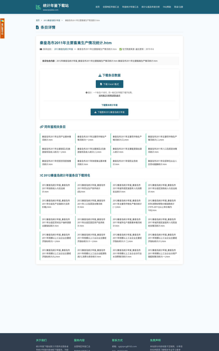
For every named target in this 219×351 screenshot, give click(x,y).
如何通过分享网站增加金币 (109, 95)
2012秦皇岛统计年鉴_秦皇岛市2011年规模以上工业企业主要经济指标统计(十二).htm (127, 238)
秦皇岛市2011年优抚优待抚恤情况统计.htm (56, 163)
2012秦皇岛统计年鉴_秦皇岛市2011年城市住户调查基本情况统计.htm (127, 222)
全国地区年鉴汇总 (111, 6)
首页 (98, 6)
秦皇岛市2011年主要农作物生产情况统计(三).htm (127, 138)
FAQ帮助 (167, 6)
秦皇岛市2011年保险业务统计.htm (125, 163)
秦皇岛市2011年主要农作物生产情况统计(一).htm (91, 138)
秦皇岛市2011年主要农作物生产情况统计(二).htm (162, 138)
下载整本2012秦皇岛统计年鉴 (111, 112)
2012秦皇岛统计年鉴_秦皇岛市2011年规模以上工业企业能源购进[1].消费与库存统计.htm (91, 253)
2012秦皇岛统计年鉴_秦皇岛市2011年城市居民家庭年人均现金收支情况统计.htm (162, 222)
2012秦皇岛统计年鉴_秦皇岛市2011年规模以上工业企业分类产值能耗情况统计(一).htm (162, 253)
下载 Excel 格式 (111, 84)
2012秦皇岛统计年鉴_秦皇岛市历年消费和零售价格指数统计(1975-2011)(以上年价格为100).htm (162, 205)
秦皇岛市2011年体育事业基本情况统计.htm (91, 163)
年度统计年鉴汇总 (130, 6)
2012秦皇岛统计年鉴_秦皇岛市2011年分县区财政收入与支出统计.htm (162, 188)
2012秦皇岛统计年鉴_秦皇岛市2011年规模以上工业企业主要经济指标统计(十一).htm (91, 238)
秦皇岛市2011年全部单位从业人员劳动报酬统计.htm (162, 163)
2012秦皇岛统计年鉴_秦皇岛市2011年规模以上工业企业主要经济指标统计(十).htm (162, 238)
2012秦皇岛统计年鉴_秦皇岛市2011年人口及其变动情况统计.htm (91, 203)
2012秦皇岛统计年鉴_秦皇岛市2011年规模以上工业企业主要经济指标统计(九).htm (56, 253)
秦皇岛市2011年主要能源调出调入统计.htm (127, 150)
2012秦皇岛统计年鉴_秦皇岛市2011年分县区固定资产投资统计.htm (91, 222)
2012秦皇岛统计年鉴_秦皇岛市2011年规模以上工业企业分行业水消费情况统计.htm (127, 253)
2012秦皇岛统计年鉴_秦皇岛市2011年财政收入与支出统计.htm (56, 188)
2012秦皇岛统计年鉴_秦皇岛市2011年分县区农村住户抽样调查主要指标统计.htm (56, 222)
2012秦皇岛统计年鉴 (52, 20)
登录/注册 (178, 6)
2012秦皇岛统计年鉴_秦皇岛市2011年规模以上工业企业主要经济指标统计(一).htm (56, 238)
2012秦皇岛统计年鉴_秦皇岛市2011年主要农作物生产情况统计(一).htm (127, 203)
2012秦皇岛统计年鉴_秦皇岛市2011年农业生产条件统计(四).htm (91, 188)
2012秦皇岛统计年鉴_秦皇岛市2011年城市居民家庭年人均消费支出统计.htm (127, 188)
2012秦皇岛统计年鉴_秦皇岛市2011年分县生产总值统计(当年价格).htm (56, 203)
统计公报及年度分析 (151, 6)
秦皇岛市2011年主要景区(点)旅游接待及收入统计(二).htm (91, 150)
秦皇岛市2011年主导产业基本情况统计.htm (56, 138)
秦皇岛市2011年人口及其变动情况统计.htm (162, 150)
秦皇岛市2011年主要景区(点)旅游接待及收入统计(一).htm (56, 150)
